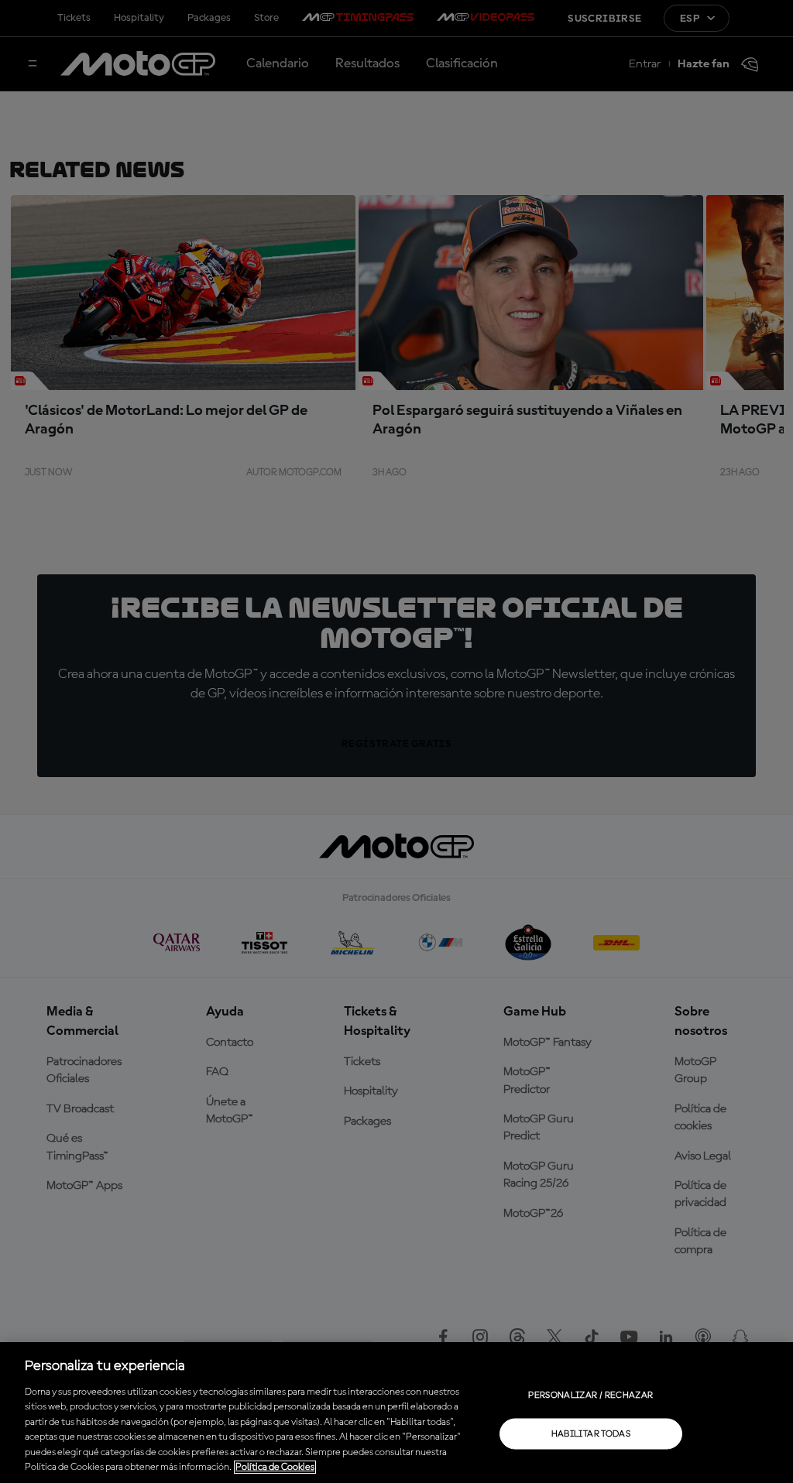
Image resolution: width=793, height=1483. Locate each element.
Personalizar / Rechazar (590, 1394)
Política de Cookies (274, 1467)
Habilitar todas (590, 1433)
